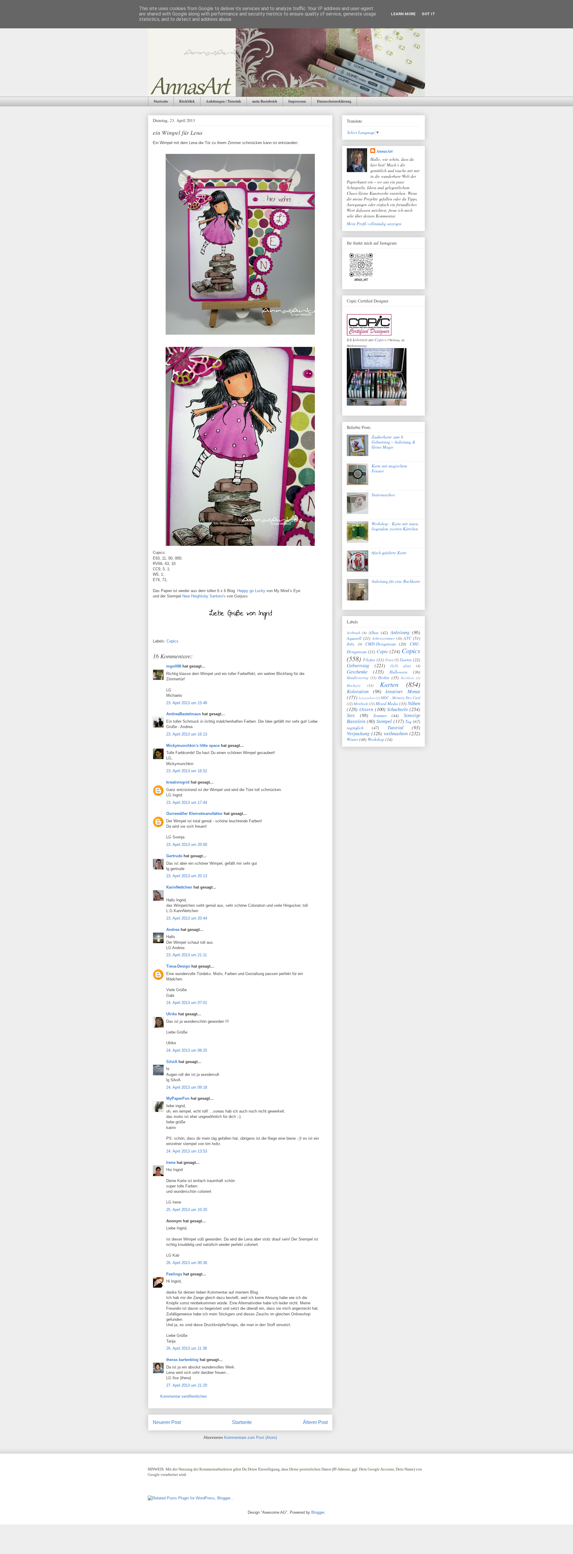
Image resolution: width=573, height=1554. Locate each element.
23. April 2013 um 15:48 (186, 703)
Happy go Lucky (251, 590)
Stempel (384, 721)
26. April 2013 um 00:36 (186, 1262)
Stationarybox (383, 495)
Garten (406, 659)
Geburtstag (358, 665)
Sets (351, 715)
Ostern (366, 709)
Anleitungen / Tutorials (223, 101)
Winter (352, 739)
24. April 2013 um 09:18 (186, 1087)
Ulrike (171, 1014)
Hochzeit (354, 685)
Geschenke (357, 671)
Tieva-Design (178, 966)
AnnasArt (384, 151)
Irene (170, 1162)
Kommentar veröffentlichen (183, 1396)
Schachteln (397, 709)
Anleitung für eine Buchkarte (396, 581)
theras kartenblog (182, 1359)
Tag (408, 721)
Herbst (383, 677)
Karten (389, 684)
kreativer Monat (403, 691)
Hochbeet (407, 678)
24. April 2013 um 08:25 (186, 1050)
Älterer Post (315, 1422)
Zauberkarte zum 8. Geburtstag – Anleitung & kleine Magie (393, 442)
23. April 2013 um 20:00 (186, 844)
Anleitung (399, 632)
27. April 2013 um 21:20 (186, 1385)
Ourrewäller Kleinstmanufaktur (194, 813)
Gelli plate (400, 665)
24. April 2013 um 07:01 (186, 1002)
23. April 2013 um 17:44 (186, 802)
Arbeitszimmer (383, 638)
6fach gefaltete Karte (389, 552)
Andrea (172, 929)
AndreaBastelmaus (183, 714)
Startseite (161, 101)
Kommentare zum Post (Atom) (250, 1437)
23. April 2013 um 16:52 (186, 771)
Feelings (174, 1274)
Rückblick (187, 101)
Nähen (414, 703)
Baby (351, 644)
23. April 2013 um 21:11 (186, 955)
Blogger (317, 1512)
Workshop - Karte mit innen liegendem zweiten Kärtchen (395, 526)
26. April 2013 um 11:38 (186, 1348)
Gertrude (174, 856)
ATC (407, 638)
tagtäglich (355, 727)
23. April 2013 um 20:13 (186, 876)
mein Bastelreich (264, 101)
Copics (172, 641)
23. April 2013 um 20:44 (186, 918)
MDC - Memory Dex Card (400, 697)
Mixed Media (387, 703)
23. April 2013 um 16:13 (186, 734)
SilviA (171, 1061)
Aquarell (354, 638)
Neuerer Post (167, 1422)
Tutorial (395, 727)
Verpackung (358, 733)
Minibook (361, 703)
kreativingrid (178, 782)
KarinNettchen (179, 887)
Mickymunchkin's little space (193, 745)
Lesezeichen (367, 698)
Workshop (376, 739)
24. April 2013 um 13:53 (186, 1151)
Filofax (369, 659)
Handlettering (357, 677)
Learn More (403, 14)
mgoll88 (173, 666)
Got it (428, 14)
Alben (373, 632)
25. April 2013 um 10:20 (186, 1209)
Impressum (297, 101)
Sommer (380, 715)
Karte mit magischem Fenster (389, 468)
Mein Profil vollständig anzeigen (374, 223)
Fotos (389, 659)
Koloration (358, 691)
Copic (382, 651)
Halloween (398, 672)
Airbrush (353, 632)
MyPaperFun (178, 1098)
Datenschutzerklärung (334, 101)
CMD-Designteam (380, 644)
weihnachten (396, 733)
